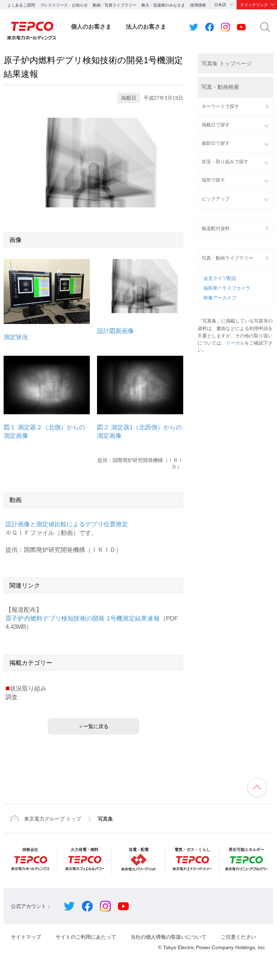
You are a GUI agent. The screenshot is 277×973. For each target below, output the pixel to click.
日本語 (220, 5)
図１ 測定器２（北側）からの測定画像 (44, 431)
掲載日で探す (216, 124)
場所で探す (213, 180)
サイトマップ (26, 937)
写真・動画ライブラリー (227, 258)
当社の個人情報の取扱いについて (168, 937)
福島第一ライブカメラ (226, 288)
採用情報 (198, 5)
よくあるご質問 (21, 5)
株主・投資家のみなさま (163, 5)
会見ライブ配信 (219, 278)
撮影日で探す (216, 143)
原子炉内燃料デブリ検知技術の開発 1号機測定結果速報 (82, 618)
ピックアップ (216, 199)
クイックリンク (254, 5)
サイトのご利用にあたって (86, 937)
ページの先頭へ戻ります (256, 787)
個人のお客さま (91, 26)
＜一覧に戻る (93, 726)
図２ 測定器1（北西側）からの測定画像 (139, 431)
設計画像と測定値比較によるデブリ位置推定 (66, 524)
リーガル (235, 343)
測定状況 (16, 337)
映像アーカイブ (219, 297)
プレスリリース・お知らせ (64, 5)
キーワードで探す (220, 106)
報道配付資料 (216, 228)
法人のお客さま (146, 26)
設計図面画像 (115, 331)
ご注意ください (238, 937)
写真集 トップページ (227, 63)
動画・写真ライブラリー (114, 5)
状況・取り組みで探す (225, 161)
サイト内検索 (265, 27)
